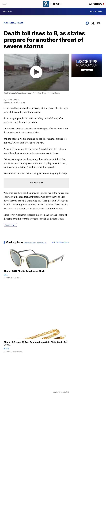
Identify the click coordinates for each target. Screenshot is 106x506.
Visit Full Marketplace (60, 242)
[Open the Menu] (4, 4)
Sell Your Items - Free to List (35, 243)
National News (14, 22)
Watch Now (96, 4)
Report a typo (10, 225)
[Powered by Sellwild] (65, 392)
